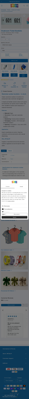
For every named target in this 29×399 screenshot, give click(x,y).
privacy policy (11, 201)
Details (21, 186)
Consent (8, 186)
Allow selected (16, 214)
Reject (3, 214)
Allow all (14, 217)
